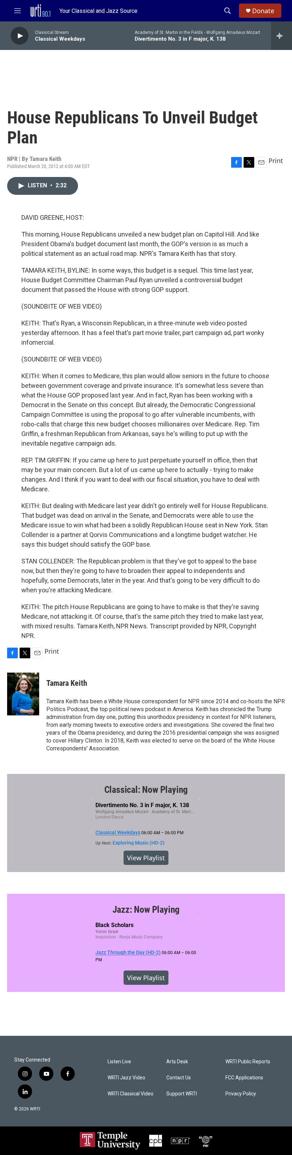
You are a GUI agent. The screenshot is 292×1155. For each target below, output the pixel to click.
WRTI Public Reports (247, 1061)
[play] (19, 36)
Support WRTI (181, 1093)
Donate (263, 11)
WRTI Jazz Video (126, 1077)
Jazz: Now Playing (146, 909)
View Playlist (146, 857)
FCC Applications (244, 1077)
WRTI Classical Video (130, 1093)
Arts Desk (177, 1061)
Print (275, 160)
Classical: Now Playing (146, 789)
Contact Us (178, 1077)
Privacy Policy (240, 1093)
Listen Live (119, 1061)
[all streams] (281, 35)
